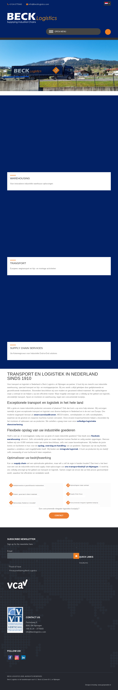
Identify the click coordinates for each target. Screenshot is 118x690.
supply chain (20, 463)
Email (9, 551)
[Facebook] (10, 657)
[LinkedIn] (23, 657)
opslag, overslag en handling (52, 445)
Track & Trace (15, 566)
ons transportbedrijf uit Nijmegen (81, 466)
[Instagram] (17, 657)
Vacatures (83, 562)
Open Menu (60, 31)
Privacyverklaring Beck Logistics (23, 570)
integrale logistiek (69, 449)
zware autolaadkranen (45, 414)
